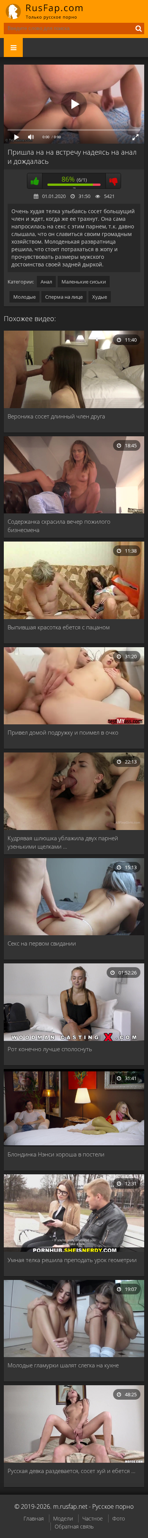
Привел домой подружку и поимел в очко (63, 732)
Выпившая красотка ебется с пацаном (59, 627)
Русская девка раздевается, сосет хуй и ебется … (71, 1471)
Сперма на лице (64, 296)
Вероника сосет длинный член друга (56, 416)
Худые (99, 296)
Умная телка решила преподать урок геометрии (72, 1260)
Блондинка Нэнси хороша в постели (56, 1154)
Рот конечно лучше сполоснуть (50, 1049)
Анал (46, 281)
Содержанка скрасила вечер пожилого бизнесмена (59, 526)
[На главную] (49, 11)
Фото (118, 1518)
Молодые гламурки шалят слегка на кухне (63, 1365)
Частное (92, 1518)
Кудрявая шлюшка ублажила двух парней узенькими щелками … (63, 842)
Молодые (24, 296)
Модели (63, 1518)
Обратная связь (74, 1526)
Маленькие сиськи (83, 281)
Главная (34, 1518)
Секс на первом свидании (42, 943)
